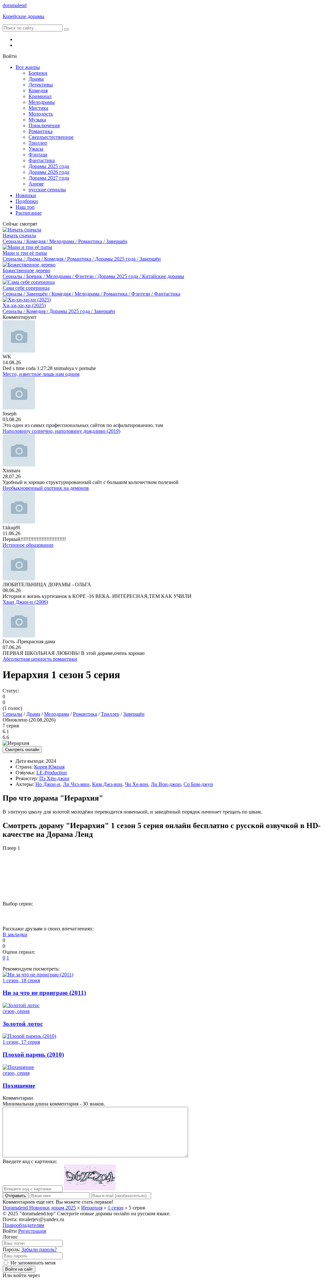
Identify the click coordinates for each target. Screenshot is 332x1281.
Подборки (27, 201)
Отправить (15, 1195)
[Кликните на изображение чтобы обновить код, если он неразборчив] (90, 1188)
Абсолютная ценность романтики (40, 659)
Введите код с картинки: (30, 1161)
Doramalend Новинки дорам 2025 (39, 1207)
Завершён (134, 714)
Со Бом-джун (198, 784)
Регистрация (32, 1231)
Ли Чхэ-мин (76, 784)
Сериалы (12, 714)
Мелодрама (56, 714)
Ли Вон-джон (166, 784)
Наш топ (25, 207)
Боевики (38, 73)
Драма (33, 714)
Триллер (38, 143)
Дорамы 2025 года (49, 166)
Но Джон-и (47, 784)
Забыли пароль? (39, 1249)
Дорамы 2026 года (49, 172)
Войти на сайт (19, 1269)
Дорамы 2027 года (49, 178)
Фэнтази (38, 154)
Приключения (44, 125)
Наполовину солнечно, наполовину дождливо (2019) (61, 431)
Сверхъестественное (51, 137)
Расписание (29, 213)
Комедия (38, 90)
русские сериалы (47, 189)
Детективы (41, 84)
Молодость (41, 114)
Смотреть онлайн (22, 749)
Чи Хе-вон (136, 784)
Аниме (36, 183)
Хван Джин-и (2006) (25, 602)
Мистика (38, 108)
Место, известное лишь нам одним (41, 374)
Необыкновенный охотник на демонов (46, 488)
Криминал (40, 96)
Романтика (41, 131)
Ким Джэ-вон (107, 784)
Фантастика (42, 160)
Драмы (36, 79)
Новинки (26, 195)
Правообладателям (23, 1225)
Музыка (37, 119)
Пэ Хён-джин (54, 778)
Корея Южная (49, 767)
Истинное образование (28, 545)
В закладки (15, 934)
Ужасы (36, 149)
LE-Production (51, 772)
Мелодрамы (42, 102)
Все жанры (28, 67)
